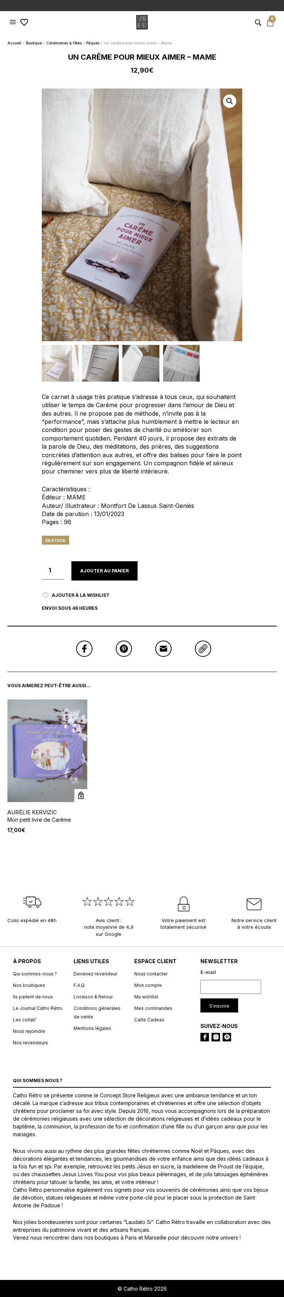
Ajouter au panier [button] (80, 795)
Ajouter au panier (104, 570)
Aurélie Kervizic (32, 812)
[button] (13, 22)
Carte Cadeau (149, 1019)
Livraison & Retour (93, 997)
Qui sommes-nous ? (35, 974)
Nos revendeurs (30, 1042)
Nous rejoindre (29, 1031)
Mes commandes (153, 1008)
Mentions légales (92, 1028)
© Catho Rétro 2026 (142, 1289)
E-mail (208, 972)
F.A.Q (79, 985)
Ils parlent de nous (33, 997)
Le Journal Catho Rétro (37, 1008)
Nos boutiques (29, 985)
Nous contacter (151, 974)
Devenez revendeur (95, 974)
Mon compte (148, 985)
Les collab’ (25, 1019)
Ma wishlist (146, 997)
